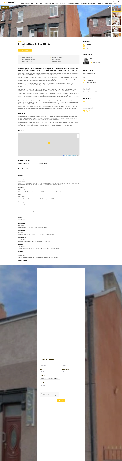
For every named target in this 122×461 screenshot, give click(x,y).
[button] (33, 3)
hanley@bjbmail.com (91, 82)
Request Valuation (25, 3)
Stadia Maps (67, 155)
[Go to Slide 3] (116, 22)
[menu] (69, 3)
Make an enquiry (25, 50)
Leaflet (64, 155)
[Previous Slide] (1, 21)
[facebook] (113, 1)
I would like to (43, 375)
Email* (41, 369)
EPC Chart (88, 101)
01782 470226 (89, 80)
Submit (61, 400)
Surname (64, 363)
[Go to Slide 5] (116, 36)
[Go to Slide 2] (116, 15)
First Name (42, 363)
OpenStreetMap (75, 155)
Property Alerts (108, 3)
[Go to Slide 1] (116, 8)
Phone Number (65, 369)
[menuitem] (25, 3)
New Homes (84, 3)
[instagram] (116, 1)
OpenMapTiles (71, 155)
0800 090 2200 (96, 62)
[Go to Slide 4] (116, 29)
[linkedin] (118, 1)
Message (42, 382)
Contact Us (100, 3)
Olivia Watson (93, 58)
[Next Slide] (109, 21)
